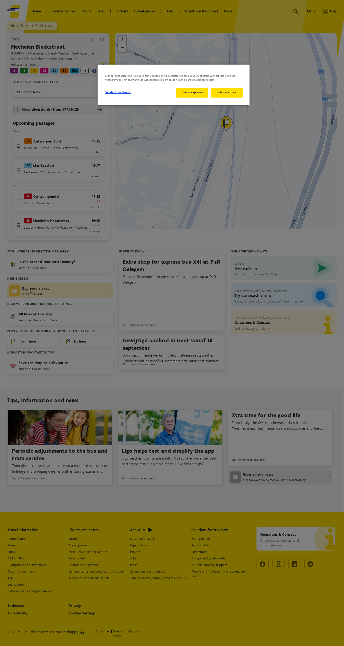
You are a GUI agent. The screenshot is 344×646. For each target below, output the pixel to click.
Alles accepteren (192, 92)
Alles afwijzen (226, 92)
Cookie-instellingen (118, 92)
